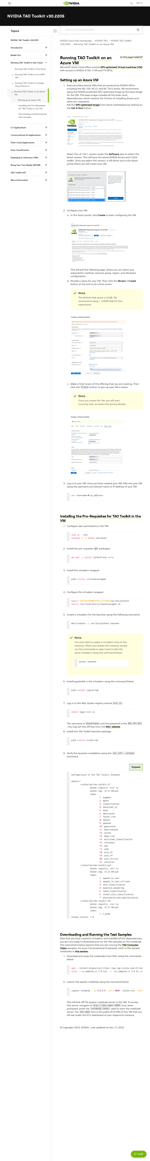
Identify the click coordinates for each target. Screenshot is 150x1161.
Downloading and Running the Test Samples (95, 934)
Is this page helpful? (131, 56)
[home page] (71, 3)
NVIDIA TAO (101, 40)
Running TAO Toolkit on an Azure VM (94, 44)
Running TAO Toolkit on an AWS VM (30, 76)
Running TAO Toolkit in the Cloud (30, 69)
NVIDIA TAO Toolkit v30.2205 (24, 40)
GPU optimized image (88, 104)
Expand (136, 767)
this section (81, 951)
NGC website (113, 726)
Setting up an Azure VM (79, 80)
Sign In (139, 2)
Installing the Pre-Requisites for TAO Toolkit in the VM (100, 518)
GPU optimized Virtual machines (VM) (121, 67)
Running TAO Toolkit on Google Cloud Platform (29, 84)
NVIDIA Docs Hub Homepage (76, 40)
